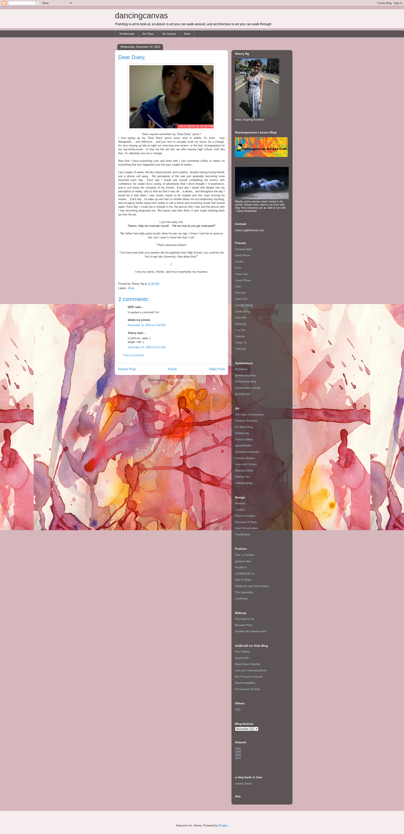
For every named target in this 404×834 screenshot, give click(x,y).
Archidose (241, 369)
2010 (238, 748)
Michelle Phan (243, 625)
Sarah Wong (242, 311)
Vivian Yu (241, 342)
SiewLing (240, 323)
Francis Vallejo (244, 439)
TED (238, 709)
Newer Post (127, 369)
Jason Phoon (243, 280)
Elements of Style (246, 522)
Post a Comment (134, 355)
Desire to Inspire (245, 515)
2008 (238, 755)
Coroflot (240, 509)
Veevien (240, 336)
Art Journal (168, 33)
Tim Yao (240, 330)
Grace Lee (241, 274)
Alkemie (240, 503)
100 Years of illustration (249, 414)
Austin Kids (242, 658)
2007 (238, 758)
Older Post (217, 369)
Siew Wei (240, 317)
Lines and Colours (246, 464)
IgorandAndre (243, 445)
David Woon (242, 255)
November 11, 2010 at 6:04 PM (146, 325)
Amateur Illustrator (246, 420)
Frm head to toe (244, 618)
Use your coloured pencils (251, 670)
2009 (238, 751)
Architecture (126, 33)
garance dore (243, 561)
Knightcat (241, 567)
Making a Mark (244, 470)
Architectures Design (247, 387)
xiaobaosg (241, 598)
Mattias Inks (242, 476)
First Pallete (242, 651)
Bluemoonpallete (245, 682)
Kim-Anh (240, 292)
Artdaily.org (242, 433)
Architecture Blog (245, 381)
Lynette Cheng (244, 305)
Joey (238, 286)
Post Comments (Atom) (180, 380)
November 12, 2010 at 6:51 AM (147, 347)
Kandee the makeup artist (250, 631)
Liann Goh (241, 298)
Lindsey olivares (245, 458)
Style (187, 33)
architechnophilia (245, 375)
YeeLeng (240, 348)
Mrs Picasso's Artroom (249, 676)
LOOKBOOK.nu (244, 573)
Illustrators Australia (247, 451)
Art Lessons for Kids (247, 689)
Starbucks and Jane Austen (252, 586)
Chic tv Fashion (244, 554)
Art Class (148, 33)
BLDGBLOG (242, 394)
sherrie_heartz (243, 783)
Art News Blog (243, 427)
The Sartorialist (244, 592)
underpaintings (244, 483)
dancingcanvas (141, 15)
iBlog (131, 288)
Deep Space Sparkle (247, 664)
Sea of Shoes (243, 579)
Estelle (239, 261)
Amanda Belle (243, 249)
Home (172, 369)
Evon (238, 267)
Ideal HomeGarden (246, 528)
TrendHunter (242, 534)
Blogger (222, 825)
